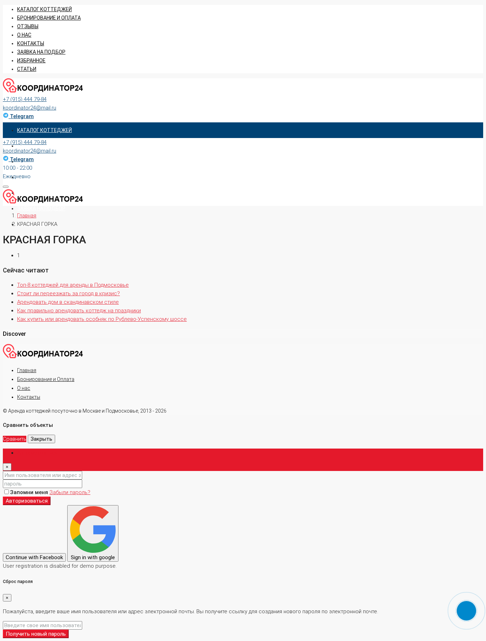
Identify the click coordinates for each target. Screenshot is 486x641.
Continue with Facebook (34, 557)
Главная (26, 370)
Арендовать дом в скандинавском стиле (68, 302)
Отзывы (27, 26)
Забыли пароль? (69, 492)
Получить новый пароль (36, 634)
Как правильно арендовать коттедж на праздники (79, 310)
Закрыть (41, 439)
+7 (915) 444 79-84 (25, 99)
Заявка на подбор (41, 52)
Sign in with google (93, 557)
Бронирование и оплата (49, 18)
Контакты (30, 43)
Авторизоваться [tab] (37, 453)
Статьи (26, 69)
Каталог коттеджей (44, 9)
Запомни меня (29, 492)
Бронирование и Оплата (45, 379)
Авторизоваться (27, 501)
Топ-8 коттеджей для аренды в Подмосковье (73, 285)
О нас (24, 35)
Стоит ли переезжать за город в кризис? (68, 293)
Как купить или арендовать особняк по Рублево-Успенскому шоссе (102, 319)
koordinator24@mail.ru (29, 108)
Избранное (31, 60)
